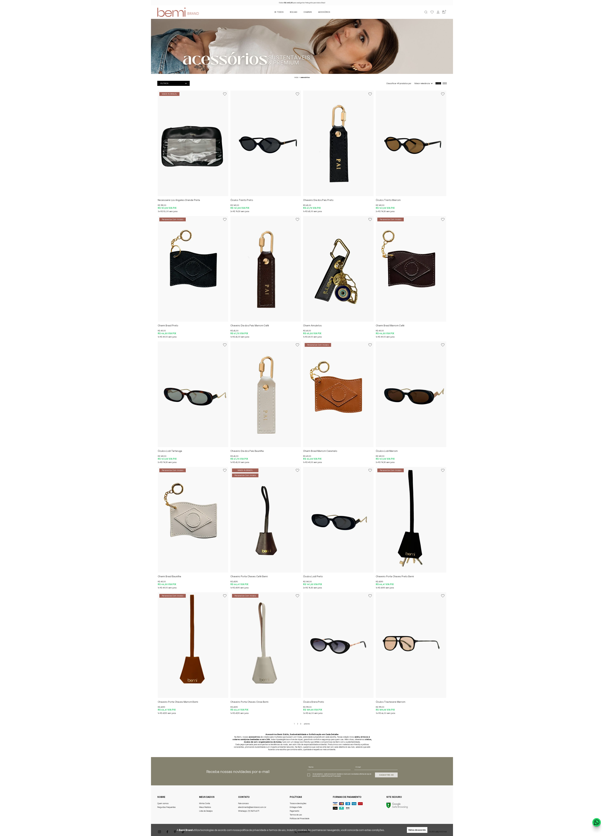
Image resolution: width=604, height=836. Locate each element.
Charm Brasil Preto (168, 325)
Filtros (164, 83)
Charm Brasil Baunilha (169, 576)
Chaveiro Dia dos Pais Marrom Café (249, 325)
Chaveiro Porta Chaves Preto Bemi (395, 576)
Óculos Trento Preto (241, 200)
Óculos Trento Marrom (388, 200)
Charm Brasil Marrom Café (390, 325)
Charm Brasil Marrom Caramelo (320, 451)
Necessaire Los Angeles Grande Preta (179, 200)
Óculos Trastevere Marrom (390, 701)
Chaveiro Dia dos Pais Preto (318, 200)
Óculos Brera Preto (313, 701)
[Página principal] (169, 12)
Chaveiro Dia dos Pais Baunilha (247, 451)
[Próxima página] (306, 724)
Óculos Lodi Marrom (387, 451)
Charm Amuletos (312, 325)
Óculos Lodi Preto (313, 576)
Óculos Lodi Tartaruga (170, 451)
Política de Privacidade (333, 776)
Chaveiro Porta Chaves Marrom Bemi (178, 701)
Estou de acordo (417, 830)
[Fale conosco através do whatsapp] (596, 822)
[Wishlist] (432, 12)
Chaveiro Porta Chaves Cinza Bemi (249, 701)
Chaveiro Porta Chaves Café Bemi (249, 576)
